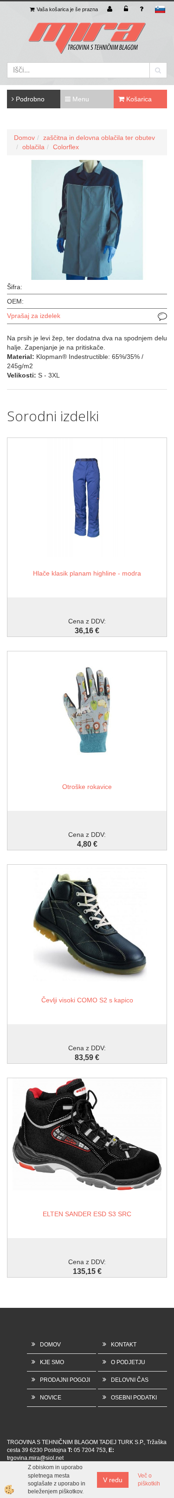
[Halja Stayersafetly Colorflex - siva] (87, 219)
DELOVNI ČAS (129, 1380)
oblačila (33, 147)
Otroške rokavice (87, 786)
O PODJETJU (128, 1362)
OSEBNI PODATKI (134, 1397)
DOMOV (50, 1344)
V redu (112, 1480)
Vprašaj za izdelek (33, 315)
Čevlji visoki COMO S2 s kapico (87, 1000)
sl (160, 9)
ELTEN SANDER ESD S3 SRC (87, 1214)
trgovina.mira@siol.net (35, 1458)
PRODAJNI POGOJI (65, 1380)
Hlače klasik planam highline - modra (87, 573)
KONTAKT (123, 1344)
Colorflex (66, 147)
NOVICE (50, 1397)
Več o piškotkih (149, 1479)
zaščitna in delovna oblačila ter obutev (99, 137)
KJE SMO (52, 1362)
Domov (24, 137)
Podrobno (29, 99)
